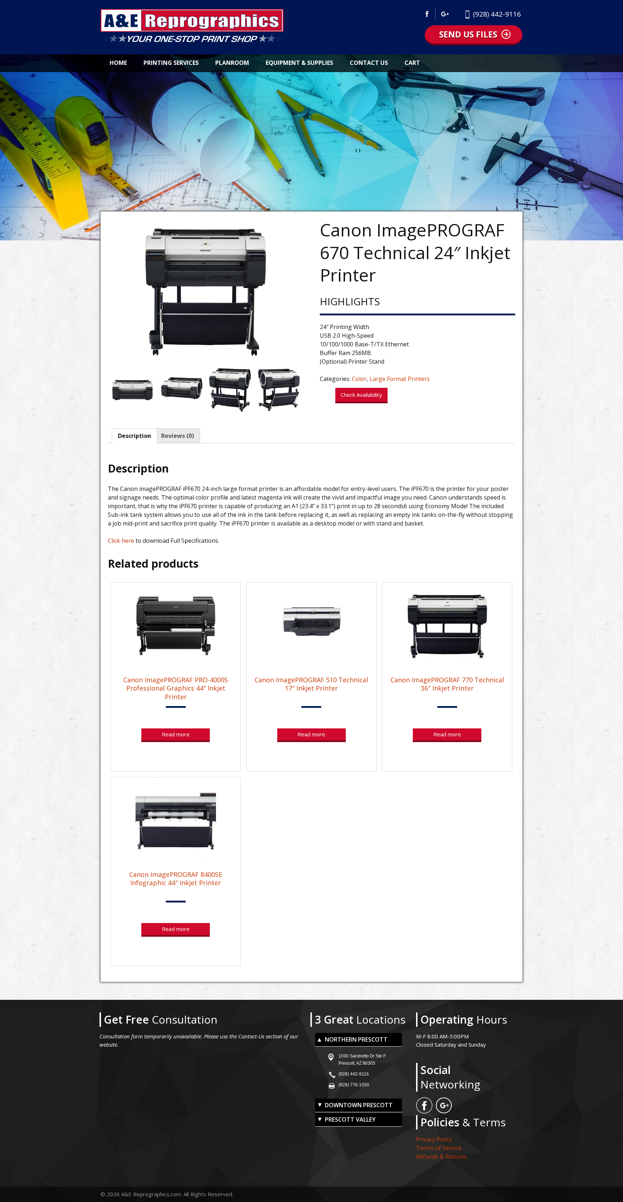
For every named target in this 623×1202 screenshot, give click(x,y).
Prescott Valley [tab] (350, 1119)
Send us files (468, 34)
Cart (412, 63)
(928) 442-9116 (497, 14)
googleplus (445, 14)
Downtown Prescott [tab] (359, 1105)
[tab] (134, 435)
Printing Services (171, 63)
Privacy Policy (434, 1139)
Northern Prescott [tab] (356, 1039)
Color (359, 379)
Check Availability (361, 394)
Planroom (232, 63)
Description (134, 436)
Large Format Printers (400, 379)
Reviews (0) (177, 436)
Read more (176, 734)
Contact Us (369, 63)
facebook (429, 14)
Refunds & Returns (441, 1157)
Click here (121, 541)
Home (118, 63)
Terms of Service (438, 1148)
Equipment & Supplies (299, 63)
